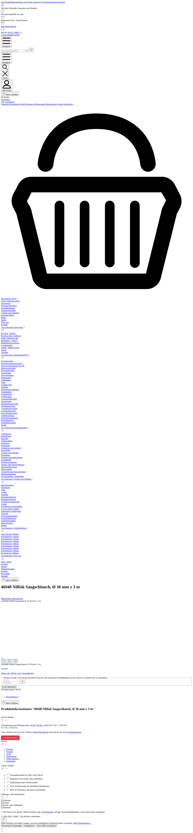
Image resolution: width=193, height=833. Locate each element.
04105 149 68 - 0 (37, 725)
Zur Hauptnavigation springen (52, 2)
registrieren (9, 102)
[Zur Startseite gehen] (10, 35)
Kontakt (9, 749)
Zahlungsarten (40, 104)
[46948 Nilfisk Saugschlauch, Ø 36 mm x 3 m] (21, 601)
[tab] (13, 697)
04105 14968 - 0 (15, 32)
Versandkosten (47, 812)
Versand (9, 752)
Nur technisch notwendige (12, 826)
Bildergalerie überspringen (12, 598)
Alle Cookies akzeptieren (46, 826)
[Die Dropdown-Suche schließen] (31, 50)
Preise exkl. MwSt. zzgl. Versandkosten (17, 673)
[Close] (2, 658)
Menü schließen (12, 95)
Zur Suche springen (31, 2)
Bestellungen (51, 104)
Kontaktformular (74, 732)
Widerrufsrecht (12, 759)
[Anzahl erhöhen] (22, 682)
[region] (96, 633)
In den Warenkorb (8, 687)
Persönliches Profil (17, 104)
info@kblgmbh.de (8, 26)
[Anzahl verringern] (5, 682)
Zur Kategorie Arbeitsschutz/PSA (15, 355)
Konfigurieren (29, 826)
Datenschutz (11, 756)
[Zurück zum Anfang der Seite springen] (3, 820)
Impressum (10, 761)
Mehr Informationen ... (82, 823)
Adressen (29, 104)
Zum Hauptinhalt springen (12, 2)
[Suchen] (27, 50)
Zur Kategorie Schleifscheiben (14, 528)
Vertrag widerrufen (65, 104)
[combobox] (13, 50)
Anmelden (5, 99)
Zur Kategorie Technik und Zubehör (16, 479)
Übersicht (5, 104)
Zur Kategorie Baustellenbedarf (14, 428)
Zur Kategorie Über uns (11, 556)
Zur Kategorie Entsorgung (12, 327)
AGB (8, 754)
